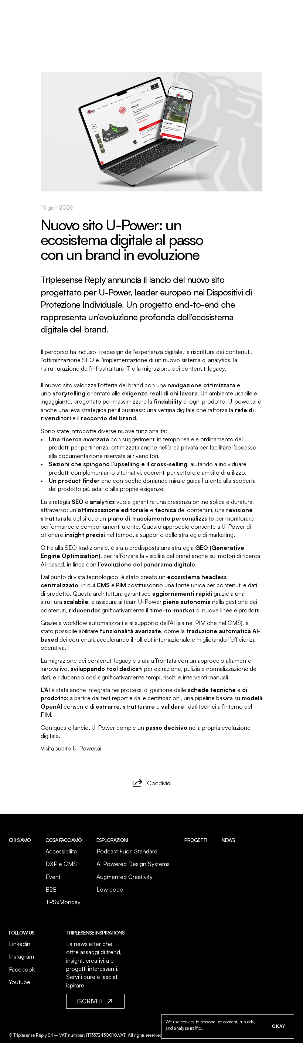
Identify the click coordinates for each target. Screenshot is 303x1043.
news (228, 840)
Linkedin (19, 943)
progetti (195, 840)
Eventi (53, 876)
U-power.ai (242, 401)
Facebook (22, 969)
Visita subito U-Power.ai (71, 748)
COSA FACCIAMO (63, 840)
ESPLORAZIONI (112, 840)
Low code (109, 889)
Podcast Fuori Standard (126, 851)
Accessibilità (61, 851)
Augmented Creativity (124, 876)
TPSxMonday (63, 902)
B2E (51, 889)
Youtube (19, 982)
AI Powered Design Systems (133, 864)
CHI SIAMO (20, 840)
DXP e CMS (61, 864)
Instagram (21, 956)
